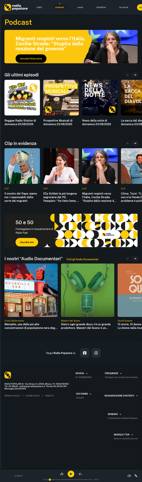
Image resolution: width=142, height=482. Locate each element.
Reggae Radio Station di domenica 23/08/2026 (20, 122)
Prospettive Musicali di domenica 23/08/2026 (58, 122)
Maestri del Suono (70, 320)
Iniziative (101, 7)
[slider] (50, 480)
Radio (39, 7)
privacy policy (12, 396)
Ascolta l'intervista (31, 58)
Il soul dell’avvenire (14, 320)
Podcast (59, 7)
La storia (123, 7)
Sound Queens (125, 320)
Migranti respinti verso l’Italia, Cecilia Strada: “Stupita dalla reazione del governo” (99, 197)
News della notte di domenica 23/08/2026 (96, 122)
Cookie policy (32, 396)
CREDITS (49, 396)
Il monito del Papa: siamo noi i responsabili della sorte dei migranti (20, 197)
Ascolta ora (27, 242)
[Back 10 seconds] (61, 474)
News (80, 7)
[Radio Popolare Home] (16, 7)
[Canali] (136, 475)
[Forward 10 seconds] (80, 474)
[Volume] (129, 475)
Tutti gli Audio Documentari (82, 259)
